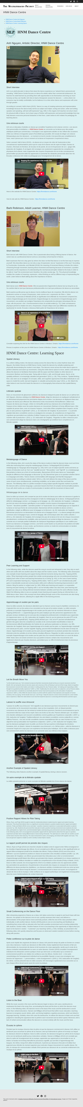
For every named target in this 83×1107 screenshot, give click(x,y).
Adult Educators (38, 6)
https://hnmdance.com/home (45, 199)
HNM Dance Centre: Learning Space (16, 23)
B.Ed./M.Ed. (69, 6)
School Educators (49, 6)
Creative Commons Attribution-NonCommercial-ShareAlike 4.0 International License (39, 1099)
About (77, 6)
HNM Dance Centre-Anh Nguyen (15, 19)
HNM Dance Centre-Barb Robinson (16, 21)
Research (60, 6)
